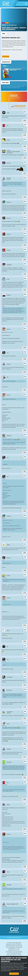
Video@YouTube (6, 66)
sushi (13, 937)
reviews (10, 937)
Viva (12, 106)
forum (20, 937)
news (8, 937)
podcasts (17, 937)
